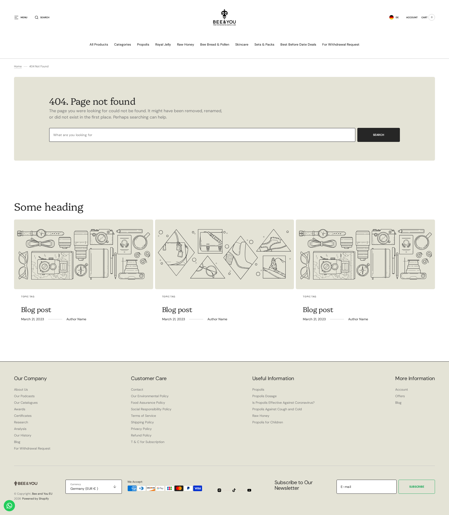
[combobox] (202, 135)
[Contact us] (9, 505)
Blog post (36, 309)
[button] (42, 17)
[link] (83, 254)
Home (18, 66)
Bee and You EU (42, 494)
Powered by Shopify (35, 499)
